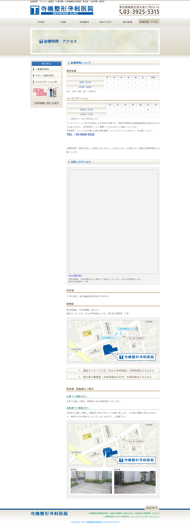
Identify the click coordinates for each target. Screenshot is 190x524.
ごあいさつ (62, 22)
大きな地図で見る (75, 275)
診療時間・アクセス (151, 513)
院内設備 (127, 22)
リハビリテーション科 (46, 82)
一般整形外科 (46, 69)
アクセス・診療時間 (149, 22)
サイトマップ (154, 516)
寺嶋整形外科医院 (94, 522)
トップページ (41, 22)
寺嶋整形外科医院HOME (98, 513)
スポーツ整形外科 (46, 75)
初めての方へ (105, 22)
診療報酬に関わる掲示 (46, 103)
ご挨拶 (111, 513)
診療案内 (84, 22)
